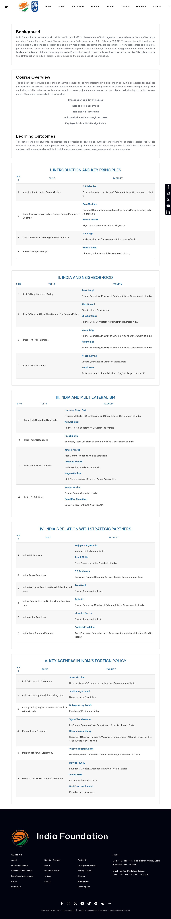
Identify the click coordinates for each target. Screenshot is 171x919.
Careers (125, 6)
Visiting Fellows (84, 871)
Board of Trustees (52, 860)
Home (48, 6)
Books (14, 881)
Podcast (95, 6)
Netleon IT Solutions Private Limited (115, 910)
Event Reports (84, 887)
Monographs (83, 881)
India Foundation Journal (22, 876)
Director (48, 865)
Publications (78, 6)
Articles (47, 876)
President (82, 860)
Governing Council (19, 865)
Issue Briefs (16, 887)
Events (110, 6)
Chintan (157, 6)
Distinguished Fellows (87, 865)
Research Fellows (52, 871)
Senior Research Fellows (21, 871)
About (61, 6)
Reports (47, 881)
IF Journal (141, 6)
